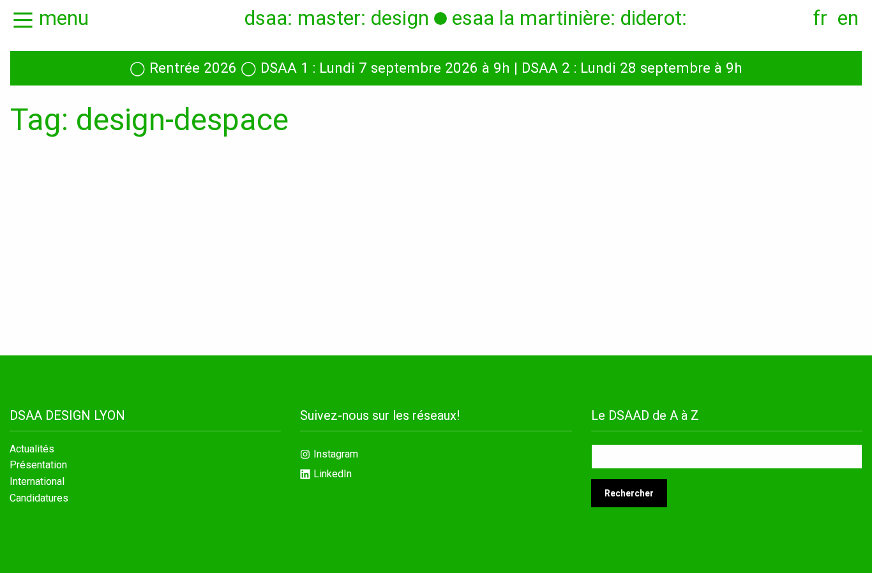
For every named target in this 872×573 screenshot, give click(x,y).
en (848, 18)
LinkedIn (332, 474)
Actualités (32, 449)
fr (820, 18)
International (37, 482)
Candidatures (39, 498)
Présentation (38, 465)
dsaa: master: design (336, 18)
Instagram (335, 454)
